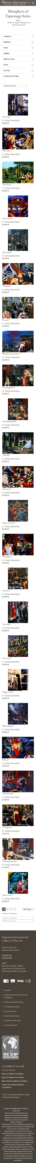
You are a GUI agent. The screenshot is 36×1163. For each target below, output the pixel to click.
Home (18, 20)
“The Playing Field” (9, 421)
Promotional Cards (11, 1016)
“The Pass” (6, 455)
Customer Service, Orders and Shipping (16, 996)
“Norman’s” (6, 658)
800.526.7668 (7, 958)
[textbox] (18, 918)
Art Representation (12, 1007)
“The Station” (7, 218)
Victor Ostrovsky (12, 120)
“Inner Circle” (7, 895)
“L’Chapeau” (7, 827)
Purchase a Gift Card (12, 1020)
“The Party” (6, 489)
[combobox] (18, 917)
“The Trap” (6, 117)
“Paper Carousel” (8, 523)
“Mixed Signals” (8, 726)
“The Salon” (6, 286)
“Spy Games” (7, 252)
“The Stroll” (6, 184)
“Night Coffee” (8, 692)
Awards (7, 990)
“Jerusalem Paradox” (9, 861)
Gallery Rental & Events (13, 1002)
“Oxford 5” (6, 590)
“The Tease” (6, 151)
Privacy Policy (10, 1011)
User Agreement (11, 1025)
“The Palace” (7, 557)
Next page (27, 909)
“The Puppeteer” (8, 387)
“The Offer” (6, 624)
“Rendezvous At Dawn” (11, 354)
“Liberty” (5, 760)
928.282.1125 (7, 955)
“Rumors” (6, 320)
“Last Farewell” (7, 793)
